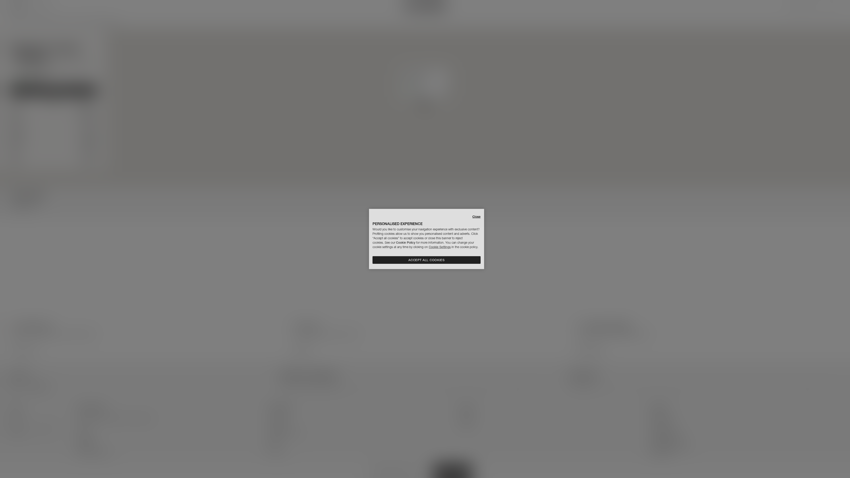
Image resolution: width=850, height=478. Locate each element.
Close (476, 216)
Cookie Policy (405, 243)
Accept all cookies (426, 260)
